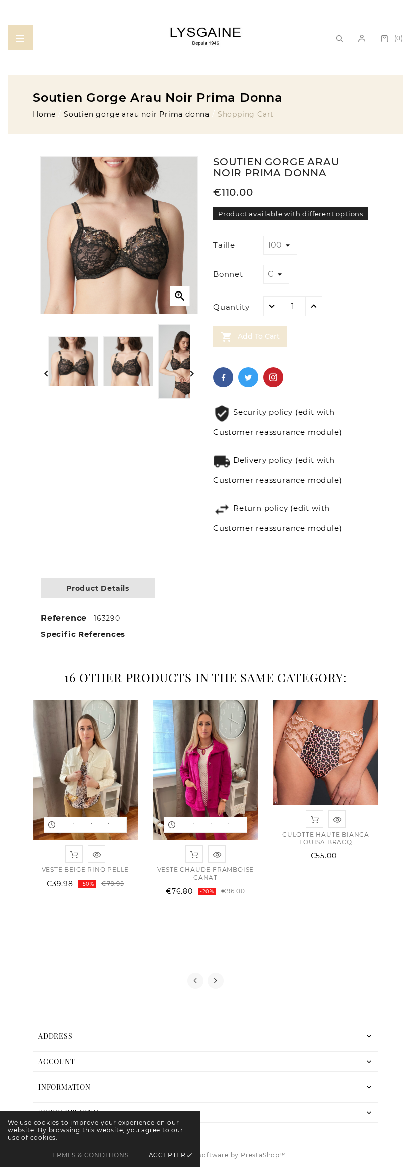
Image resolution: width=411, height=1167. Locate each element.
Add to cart (250, 337)
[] (361, 38)
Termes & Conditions (88, 1155)
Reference (65, 618)
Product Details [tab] (97, 588)
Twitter (248, 377)
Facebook (223, 377)
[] (20, 37)
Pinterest (273, 377)
